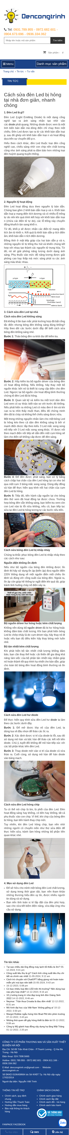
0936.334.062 (36, 34)
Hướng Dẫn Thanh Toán (17, 1102)
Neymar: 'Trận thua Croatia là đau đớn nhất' (29, 1001)
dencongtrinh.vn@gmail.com (24, 1067)
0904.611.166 (50, 1060)
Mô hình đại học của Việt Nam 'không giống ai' (30, 1007)
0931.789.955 (23, 29)
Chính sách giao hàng (50, 1095)
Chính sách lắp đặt (48, 1099)
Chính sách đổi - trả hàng (52, 1102)
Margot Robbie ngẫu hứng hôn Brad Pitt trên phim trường (35, 1014)
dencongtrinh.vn (10, 1070)
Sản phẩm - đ (55, 52)
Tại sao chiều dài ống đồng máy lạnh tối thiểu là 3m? (33, 967)
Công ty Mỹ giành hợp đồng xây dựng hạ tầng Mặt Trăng (35, 1026)
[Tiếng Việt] (42, 2)
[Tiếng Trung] (58, 2)
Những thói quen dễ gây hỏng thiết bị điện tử (29, 1020)
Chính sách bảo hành (50, 1105)
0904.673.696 (14, 34)
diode (12, 124)
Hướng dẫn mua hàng (16, 1105)
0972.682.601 (46, 29)
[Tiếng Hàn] (64, 2)
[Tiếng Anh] (48, 2)
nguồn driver (34, 627)
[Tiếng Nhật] (53, 2)
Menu (9, 64)
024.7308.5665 (21, 1056)
